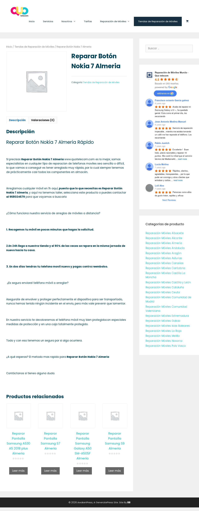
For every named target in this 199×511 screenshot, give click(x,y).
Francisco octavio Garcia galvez (172, 100)
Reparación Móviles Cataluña (165, 287)
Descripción (17, 120)
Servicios (48, 21)
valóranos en (163, 93)
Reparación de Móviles (113, 21)
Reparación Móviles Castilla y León (168, 282)
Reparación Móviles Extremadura (167, 316)
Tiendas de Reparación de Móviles (158, 21)
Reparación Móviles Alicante (164, 238)
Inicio (32, 21)
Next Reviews (169, 200)
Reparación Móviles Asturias (164, 258)
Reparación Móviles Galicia (163, 321)
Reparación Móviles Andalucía (165, 248)
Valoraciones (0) (42, 120)
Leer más (18, 471)
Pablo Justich (162, 143)
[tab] (17, 120)
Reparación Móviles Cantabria (165, 268)
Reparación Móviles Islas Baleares (168, 326)
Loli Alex (159, 185)
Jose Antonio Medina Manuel (170, 121)
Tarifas (88, 21)
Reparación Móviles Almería (164, 243)
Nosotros (67, 21)
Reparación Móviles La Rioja (163, 331)
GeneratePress (104, 502)
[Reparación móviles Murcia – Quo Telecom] (19, 11)
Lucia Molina (162, 164)
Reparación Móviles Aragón (163, 253)
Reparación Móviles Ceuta (163, 292)
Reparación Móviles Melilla (163, 336)
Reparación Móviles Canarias (164, 263)
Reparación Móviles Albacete (165, 233)
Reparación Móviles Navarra (164, 341)
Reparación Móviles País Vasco (166, 346)
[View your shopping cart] (187, 21)
